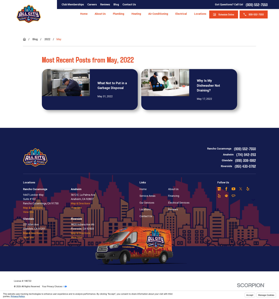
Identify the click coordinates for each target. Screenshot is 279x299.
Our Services (147, 202)
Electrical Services (178, 202)
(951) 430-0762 (245, 166)
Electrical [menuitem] (181, 13)
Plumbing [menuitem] (118, 13)
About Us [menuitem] (100, 13)
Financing (173, 195)
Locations (145, 209)
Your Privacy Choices (52, 286)
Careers (92, 4)
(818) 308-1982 (245, 160)
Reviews (105, 4)
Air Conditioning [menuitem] (158, 13)
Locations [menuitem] (200, 13)
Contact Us (129, 4)
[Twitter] (241, 189)
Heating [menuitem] (136, 13)
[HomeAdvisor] (226, 196)
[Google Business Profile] (219, 189)
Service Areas (147, 195)
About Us (173, 189)
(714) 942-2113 (246, 154)
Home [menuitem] (83, 13)
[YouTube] (233, 189)
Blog (116, 4)
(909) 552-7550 (257, 4)
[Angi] (233, 196)
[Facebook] (226, 189)
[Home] (29, 14)
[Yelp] (248, 189)
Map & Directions (33, 207)
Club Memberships (73, 4)
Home (143, 189)
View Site (28, 211)
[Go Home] (24, 39)
